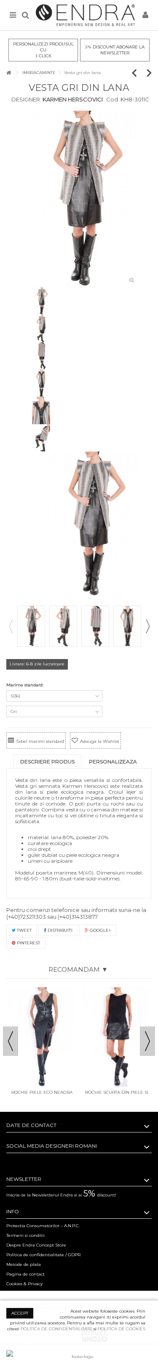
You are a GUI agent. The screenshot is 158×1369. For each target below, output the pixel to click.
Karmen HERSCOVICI (72, 99)
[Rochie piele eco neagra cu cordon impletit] (42, 1036)
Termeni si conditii (25, 1235)
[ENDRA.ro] (85, 15)
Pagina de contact (25, 1274)
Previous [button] (10, 626)
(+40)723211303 (26, 916)
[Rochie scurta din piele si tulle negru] (116, 1036)
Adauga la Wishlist (99, 741)
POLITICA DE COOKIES (121, 1329)
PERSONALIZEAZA (113, 761)
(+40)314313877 (78, 916)
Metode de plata (23, 1264)
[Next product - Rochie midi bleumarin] (149, 72)
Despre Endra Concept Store (36, 1245)
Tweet (24, 930)
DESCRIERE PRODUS (47, 761)
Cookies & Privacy (24, 1284)
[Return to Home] (8, 72)
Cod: (112, 99)
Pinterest (28, 943)
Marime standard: (25, 685)
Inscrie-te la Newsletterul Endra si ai (61, 1195)
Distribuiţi (59, 930)
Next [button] (147, 626)
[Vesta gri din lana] (79, 199)
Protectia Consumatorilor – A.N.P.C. (43, 1225)
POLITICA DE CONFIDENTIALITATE (56, 1329)
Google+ (99, 930)
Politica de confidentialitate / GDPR (43, 1254)
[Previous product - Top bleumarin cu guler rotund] (138, 72)
